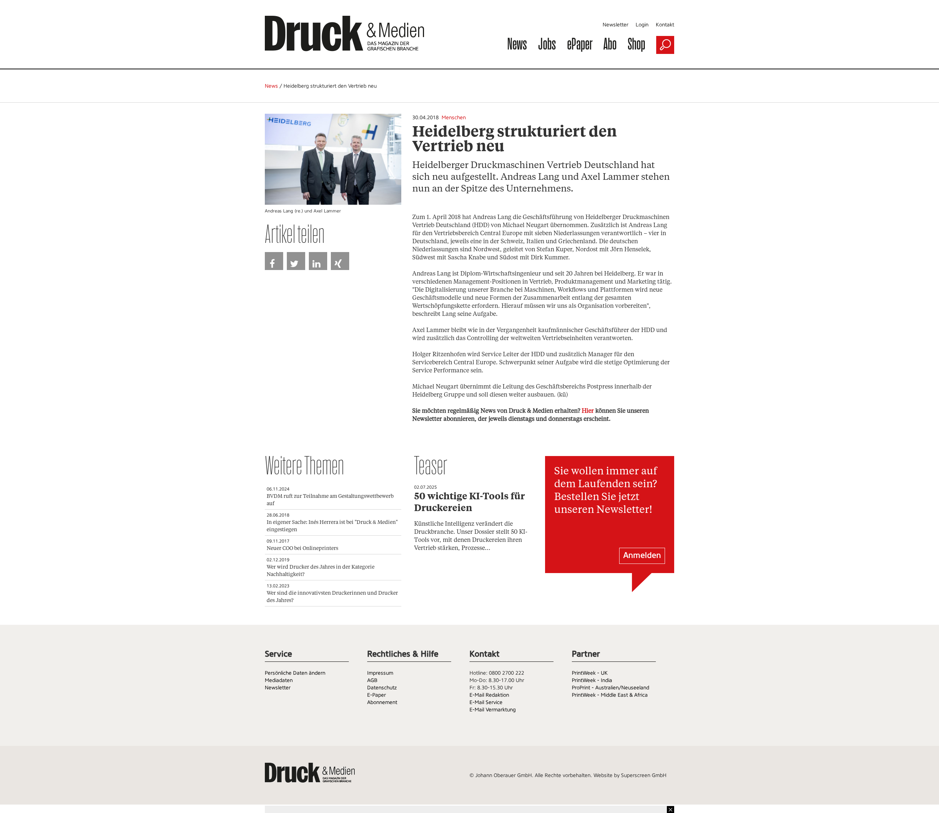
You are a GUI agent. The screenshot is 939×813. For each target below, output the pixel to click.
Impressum (380, 673)
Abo (610, 43)
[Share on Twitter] (296, 261)
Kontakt (665, 24)
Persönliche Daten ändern (295, 673)
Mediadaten (279, 680)
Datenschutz (382, 687)
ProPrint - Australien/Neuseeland (610, 687)
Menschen (454, 117)
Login (642, 24)
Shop (636, 43)
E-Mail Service (486, 702)
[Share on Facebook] (274, 261)
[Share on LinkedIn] (318, 261)
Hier (588, 411)
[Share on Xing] (340, 261)
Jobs (547, 43)
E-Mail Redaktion (489, 695)
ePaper (579, 43)
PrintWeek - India (592, 680)
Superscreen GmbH (643, 775)
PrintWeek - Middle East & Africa (610, 695)
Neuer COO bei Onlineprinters (302, 548)
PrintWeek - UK (590, 673)
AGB (372, 680)
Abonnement (382, 702)
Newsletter (615, 24)
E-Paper (376, 695)
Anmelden (642, 555)
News (517, 43)
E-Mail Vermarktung (493, 709)
